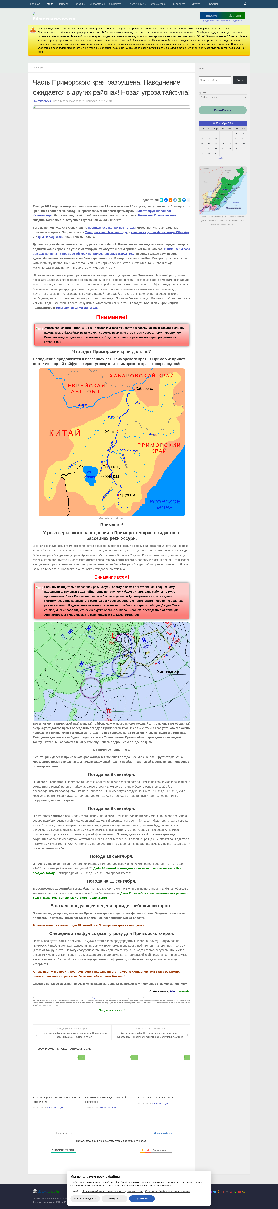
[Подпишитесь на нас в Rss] (243, 1191)
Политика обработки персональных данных (103, 1191)
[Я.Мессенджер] (161, 200)
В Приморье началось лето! (155, 1097)
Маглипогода (42, 101)
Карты (79, 4)
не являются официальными (91, 998)
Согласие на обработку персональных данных (167, 1191)
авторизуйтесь (164, 1133)
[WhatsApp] (179, 200)
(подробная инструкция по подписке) (222, 20)
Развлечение (136, 4)
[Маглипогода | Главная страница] (55, 16)
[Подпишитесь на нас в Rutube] (222, 1191)
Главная (35, 4)
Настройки (114, 1198)
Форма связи (158, 4)
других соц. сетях (50, 237)
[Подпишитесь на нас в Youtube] (239, 1191)
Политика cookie (135, 1191)
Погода (49, 4)
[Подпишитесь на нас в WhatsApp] (235, 1191)
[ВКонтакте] (166, 200)
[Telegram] (175, 200)
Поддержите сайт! (112, 1010)
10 (83, 1057)
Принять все (141, 1198)
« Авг (221, 158)
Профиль (212, 4)
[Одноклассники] (170, 200)
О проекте (179, 4)
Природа (63, 4)
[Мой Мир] (184, 200)
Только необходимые (85, 1198)
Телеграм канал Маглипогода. (77, 307)
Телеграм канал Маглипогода (106, 232)
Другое (196, 4)
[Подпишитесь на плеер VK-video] (231, 1191)
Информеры (97, 4)
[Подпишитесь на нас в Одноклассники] (218, 1191)
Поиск (239, 80)
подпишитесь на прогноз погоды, (112, 227)
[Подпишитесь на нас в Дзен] (227, 1191)
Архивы (203, 92)
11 (135, 1057)
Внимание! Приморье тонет (158, 215)
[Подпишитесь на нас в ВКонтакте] (214, 1191)
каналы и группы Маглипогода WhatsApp (160, 232)
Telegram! (234, 15)
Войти (202, 68)
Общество (115, 4)
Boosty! (211, 15)
